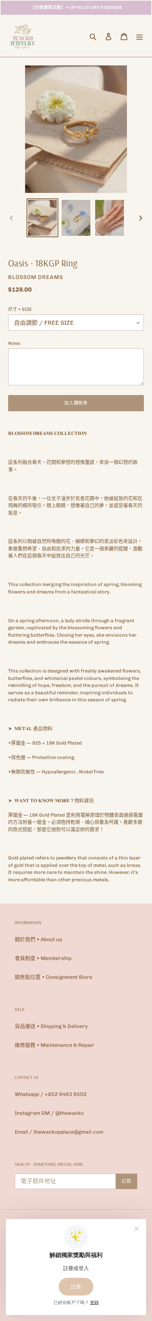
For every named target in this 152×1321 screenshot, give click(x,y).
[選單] (139, 36)
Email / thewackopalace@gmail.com (59, 1132)
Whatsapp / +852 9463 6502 (51, 1094)
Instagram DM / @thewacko (49, 1113)
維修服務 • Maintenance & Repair (54, 1045)
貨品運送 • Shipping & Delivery (51, 1026)
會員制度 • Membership (43, 958)
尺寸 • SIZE (20, 309)
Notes (14, 343)
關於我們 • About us (38, 939)
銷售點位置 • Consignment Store (53, 977)
